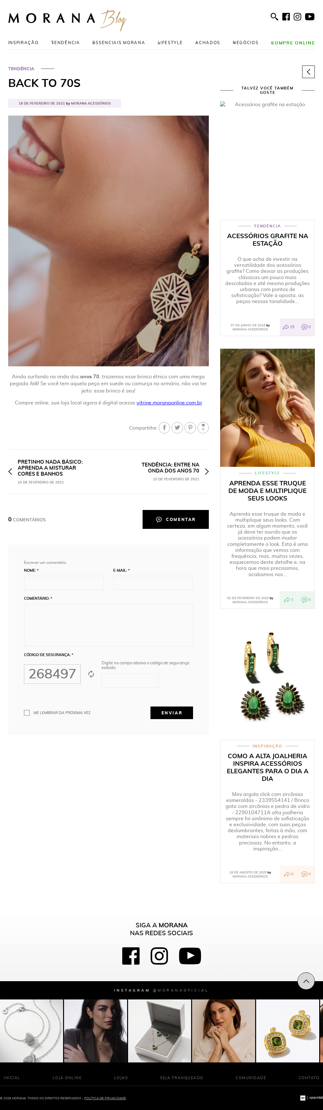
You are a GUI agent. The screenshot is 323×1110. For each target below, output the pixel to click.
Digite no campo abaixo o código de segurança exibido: (145, 666)
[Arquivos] (308, 72)
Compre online (293, 43)
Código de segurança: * (48, 655)
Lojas (121, 1077)
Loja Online (67, 1077)
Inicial (12, 1077)
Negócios (246, 42)
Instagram (161, 990)
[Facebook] (286, 17)
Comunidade (251, 1077)
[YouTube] (310, 17)
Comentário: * (38, 598)
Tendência (65, 42)
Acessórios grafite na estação (267, 239)
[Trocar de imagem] (91, 674)
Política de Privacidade (105, 1098)
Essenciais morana (118, 42)
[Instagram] (297, 17)
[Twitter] (177, 427)
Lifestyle (170, 42)
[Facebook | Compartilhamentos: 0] (164, 427)
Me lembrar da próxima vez (62, 712)
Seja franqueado (181, 1077)
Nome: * (31, 570)
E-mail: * (121, 570)
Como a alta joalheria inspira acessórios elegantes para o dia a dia (267, 767)
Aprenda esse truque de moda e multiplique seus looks (267, 490)
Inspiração (23, 42)
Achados (207, 42)
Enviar (172, 713)
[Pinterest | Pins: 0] (190, 427)
